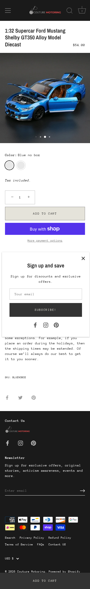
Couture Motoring (31, 571)
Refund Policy (59, 537)
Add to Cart (45, 580)
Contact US (57, 544)
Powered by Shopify (64, 571)
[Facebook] (35, 325)
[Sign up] (82, 490)
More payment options (45, 240)
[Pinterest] (56, 325)
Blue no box (9, 165)
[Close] (83, 258)
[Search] (69, 11)
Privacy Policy (32, 537)
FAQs (40, 544)
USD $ (9, 558)
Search (10, 537)
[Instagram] (45, 325)
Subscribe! (45, 310)
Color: (22, 155)
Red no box (20, 165)
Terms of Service (19, 544)
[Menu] (8, 10)
